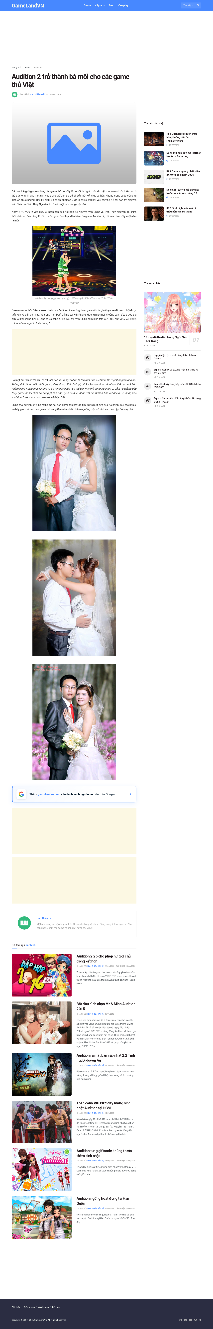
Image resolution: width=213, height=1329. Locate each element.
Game (87, 5)
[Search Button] (198, 5)
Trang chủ (16, 67)
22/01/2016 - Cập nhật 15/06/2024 (119, 966)
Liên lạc (56, 1307)
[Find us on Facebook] (180, 1320)
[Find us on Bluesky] (195, 1320)
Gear (111, 5)
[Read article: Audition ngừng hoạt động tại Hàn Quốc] (42, 1217)
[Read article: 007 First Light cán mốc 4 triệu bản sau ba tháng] (154, 214)
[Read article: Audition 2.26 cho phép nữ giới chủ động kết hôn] (42, 975)
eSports (100, 5)
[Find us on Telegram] (185, 1320)
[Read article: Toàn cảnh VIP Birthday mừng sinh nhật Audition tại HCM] (42, 1122)
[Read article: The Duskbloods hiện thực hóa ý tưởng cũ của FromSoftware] (154, 139)
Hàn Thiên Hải (37, 94)
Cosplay (123, 5)
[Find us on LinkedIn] (200, 1320)
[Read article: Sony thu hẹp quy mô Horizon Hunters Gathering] (154, 158)
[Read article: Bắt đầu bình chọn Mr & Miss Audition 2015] (42, 1022)
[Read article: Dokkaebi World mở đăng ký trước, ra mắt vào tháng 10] (154, 195)
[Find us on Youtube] (190, 1320)
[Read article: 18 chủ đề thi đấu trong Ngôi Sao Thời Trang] (172, 312)
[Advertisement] (106, 39)
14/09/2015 (109, 1113)
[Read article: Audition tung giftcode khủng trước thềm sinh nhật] (42, 1169)
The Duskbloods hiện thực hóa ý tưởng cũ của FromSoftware (181, 137)
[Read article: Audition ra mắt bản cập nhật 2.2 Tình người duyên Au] (42, 1074)
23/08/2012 (55, 94)
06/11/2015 (109, 1014)
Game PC (37, 67)
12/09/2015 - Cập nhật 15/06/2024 (119, 1161)
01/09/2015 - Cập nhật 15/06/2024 (119, 1208)
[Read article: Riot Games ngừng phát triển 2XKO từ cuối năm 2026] (154, 177)
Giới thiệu (16, 1307)
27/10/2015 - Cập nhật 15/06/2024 (119, 1065)
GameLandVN (28, 5)
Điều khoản (29, 1307)
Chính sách (43, 1307)
